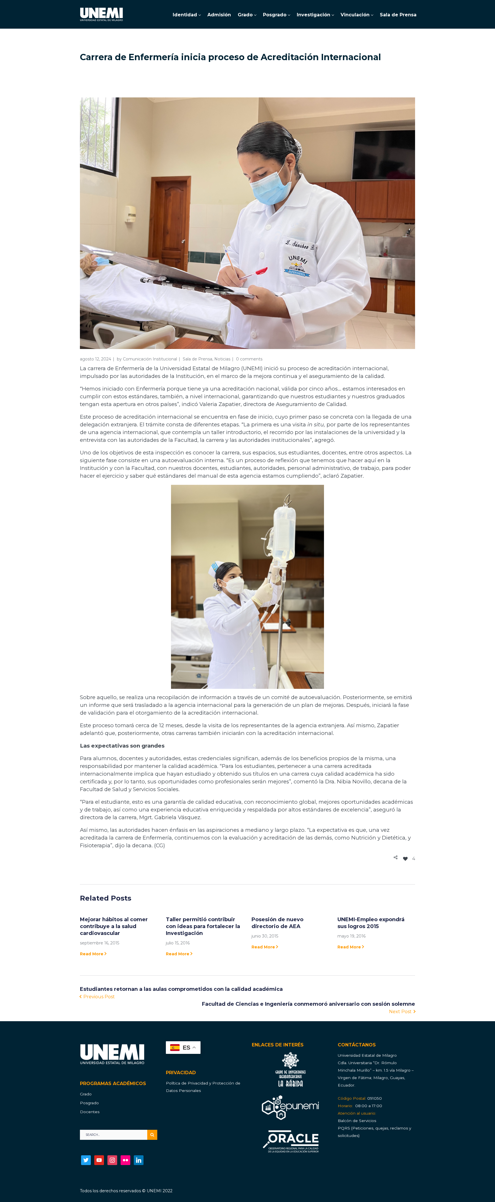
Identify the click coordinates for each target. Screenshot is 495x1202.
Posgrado (89, 1103)
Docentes (89, 1111)
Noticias (222, 359)
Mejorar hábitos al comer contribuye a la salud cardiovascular (114, 926)
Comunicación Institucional (150, 359)
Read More (91, 953)
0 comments (249, 359)
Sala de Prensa (197, 359)
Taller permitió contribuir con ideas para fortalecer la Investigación (203, 926)
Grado (86, 1094)
